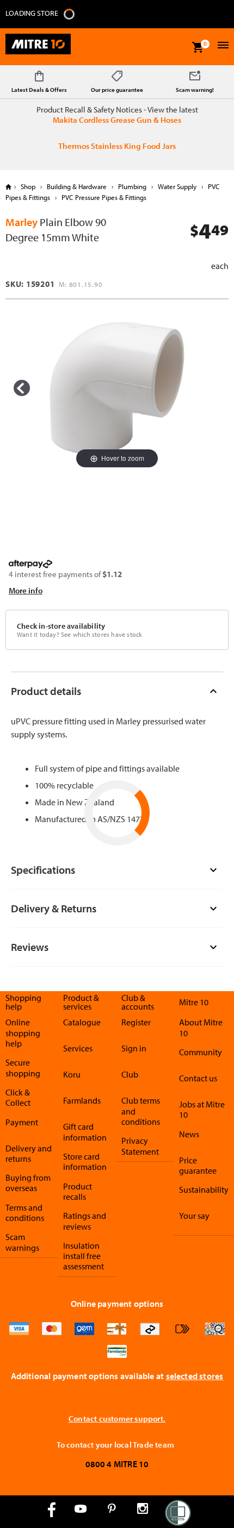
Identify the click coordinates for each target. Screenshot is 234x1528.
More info (25, 590)
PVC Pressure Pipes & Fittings (103, 197)
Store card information (85, 1161)
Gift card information (85, 1131)
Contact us (198, 1078)
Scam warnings (22, 1242)
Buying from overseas (28, 1182)
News (189, 1134)
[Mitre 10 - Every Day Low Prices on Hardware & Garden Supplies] (38, 47)
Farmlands (82, 1100)
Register (136, 1022)
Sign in (133, 1048)
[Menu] (222, 46)
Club (129, 1074)
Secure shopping (22, 1067)
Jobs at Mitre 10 (202, 1109)
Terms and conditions (24, 1212)
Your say (194, 1215)
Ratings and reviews (84, 1220)
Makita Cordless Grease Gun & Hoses (117, 120)
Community (200, 1052)
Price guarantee (198, 1165)
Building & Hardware (76, 186)
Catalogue (82, 1022)
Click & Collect (17, 1097)
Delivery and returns (28, 1153)
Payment (21, 1122)
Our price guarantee (117, 89)
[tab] (117, 691)
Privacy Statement (140, 1145)
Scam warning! (195, 89)
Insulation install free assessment (83, 1256)
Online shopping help (22, 1033)
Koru (72, 1074)
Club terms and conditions (140, 1111)
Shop (28, 186)
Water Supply (177, 186)
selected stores (195, 1375)
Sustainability (204, 1189)
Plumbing (132, 186)
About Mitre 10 (201, 1027)
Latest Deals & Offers (39, 89)
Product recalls (77, 1191)
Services (78, 1048)
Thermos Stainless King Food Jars (117, 146)
